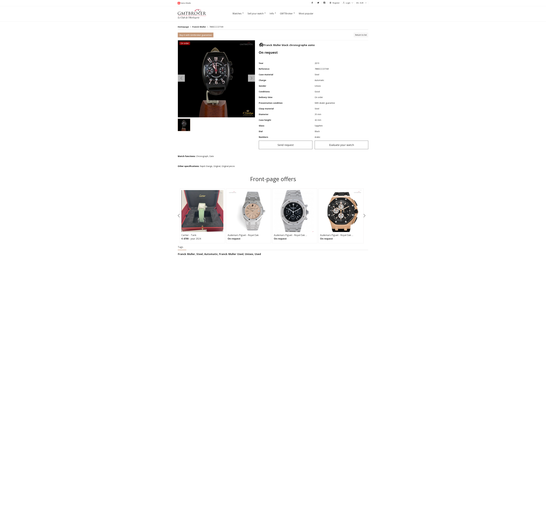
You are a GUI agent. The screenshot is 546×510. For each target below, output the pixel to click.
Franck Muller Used (231, 254)
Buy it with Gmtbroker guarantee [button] (195, 35)
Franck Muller (186, 254)
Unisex (249, 254)
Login (348, 3)
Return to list (361, 35)
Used (258, 254)
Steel (199, 254)
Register (336, 3)
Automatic (211, 254)
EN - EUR (360, 3)
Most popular (306, 13)
